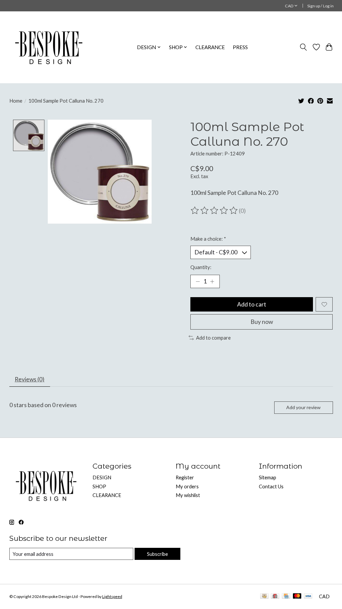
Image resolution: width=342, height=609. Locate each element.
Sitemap (267, 477)
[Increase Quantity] (212, 281)
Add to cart (251, 304)
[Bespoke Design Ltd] (49, 47)
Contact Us (271, 486)
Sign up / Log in (320, 5)
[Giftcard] (275, 596)
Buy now (261, 321)
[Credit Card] (286, 596)
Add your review (303, 407)
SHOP (99, 486)
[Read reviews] (214, 210)
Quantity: (200, 267)
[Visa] (308, 596)
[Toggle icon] (303, 47)
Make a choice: (208, 239)
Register (185, 477)
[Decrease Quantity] (197, 281)
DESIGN (102, 477)
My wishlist (188, 495)
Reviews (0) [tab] (29, 379)
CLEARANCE (210, 47)
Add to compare (213, 338)
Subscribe (157, 554)
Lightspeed (112, 596)
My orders (187, 486)
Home (15, 101)
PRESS (240, 47)
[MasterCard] (297, 596)
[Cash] (264, 596)
